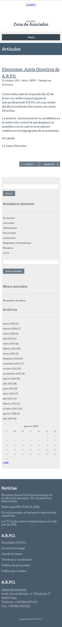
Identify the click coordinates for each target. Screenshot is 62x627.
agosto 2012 (10, 378)
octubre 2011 (10, 408)
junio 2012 (8, 388)
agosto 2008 (10, 413)
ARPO (32, 80)
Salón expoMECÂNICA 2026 (20, 507)
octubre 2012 (10, 368)
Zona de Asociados (30, 24)
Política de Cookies (14, 571)
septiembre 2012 (12, 373)
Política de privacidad (15, 565)
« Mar (6, 462)
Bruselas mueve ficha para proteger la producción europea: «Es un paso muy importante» (26, 498)
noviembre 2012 (11, 363)
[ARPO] (31, 10)
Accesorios (9, 217)
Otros (6, 252)
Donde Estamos (12, 554)
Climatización (10, 227)
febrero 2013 (10, 348)
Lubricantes (9, 237)
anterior (29, 164)
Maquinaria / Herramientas (17, 242)
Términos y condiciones (17, 559)
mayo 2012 (9, 393)
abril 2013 (8, 338)
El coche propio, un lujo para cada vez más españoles (28, 513)
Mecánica (8, 247)
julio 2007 (8, 418)
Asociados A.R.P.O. (13, 542)
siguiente (49, 164)
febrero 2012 (10, 403)
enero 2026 (9, 333)
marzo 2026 (9, 323)
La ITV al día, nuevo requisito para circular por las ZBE (29, 522)
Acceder (31, 20)
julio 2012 (8, 383)
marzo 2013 (9, 343)
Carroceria (8, 222)
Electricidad (9, 232)
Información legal (13, 548)
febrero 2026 (10, 328)
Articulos (11, 49)
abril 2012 (8, 398)
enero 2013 (9, 353)
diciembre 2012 (11, 358)
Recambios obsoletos (14, 300)
